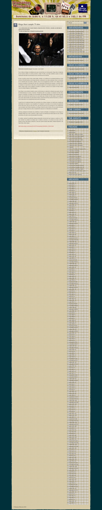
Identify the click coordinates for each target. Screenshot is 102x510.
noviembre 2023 (72, 240)
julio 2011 (71, 494)
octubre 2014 (72, 422)
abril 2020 (71, 318)
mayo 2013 (71, 453)
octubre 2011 (72, 488)
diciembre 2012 (72, 462)
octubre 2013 (72, 444)
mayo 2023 (71, 250)
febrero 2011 (71, 501)
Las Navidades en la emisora (75, 161)
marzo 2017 (71, 371)
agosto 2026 (71, 183)
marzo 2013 (71, 457)
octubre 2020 (72, 307)
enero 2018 (71, 356)
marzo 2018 (71, 355)
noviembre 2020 (72, 305)
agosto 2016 (71, 382)
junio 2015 (71, 408)
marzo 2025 (71, 212)
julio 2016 (71, 384)
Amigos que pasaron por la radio (76, 139)
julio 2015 (71, 406)
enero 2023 (71, 258)
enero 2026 (71, 196)
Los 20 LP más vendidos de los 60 (76, 165)
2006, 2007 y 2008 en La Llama (76, 134)
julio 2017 (71, 367)
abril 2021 (71, 296)
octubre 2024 (72, 221)
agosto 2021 (71, 289)
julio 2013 (71, 450)
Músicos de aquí (72, 172)
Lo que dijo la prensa (73, 163)
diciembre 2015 (72, 397)
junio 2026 (71, 187)
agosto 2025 (71, 205)
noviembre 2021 (72, 283)
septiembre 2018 (72, 347)
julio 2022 (71, 269)
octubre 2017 (72, 362)
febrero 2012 (71, 481)
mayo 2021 (71, 294)
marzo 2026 (71, 192)
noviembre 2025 (72, 199)
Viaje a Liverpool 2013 (74, 87)
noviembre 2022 (72, 261)
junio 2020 (71, 314)
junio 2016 (71, 386)
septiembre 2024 (72, 223)
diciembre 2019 (72, 325)
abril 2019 (71, 340)
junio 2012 (71, 473)
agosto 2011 (71, 492)
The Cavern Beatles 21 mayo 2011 (76, 113)
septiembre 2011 (72, 490)
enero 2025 (71, 216)
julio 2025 (71, 207)
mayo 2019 (71, 338)
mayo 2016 (71, 388)
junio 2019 (71, 336)
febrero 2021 (71, 300)
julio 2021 (71, 291)
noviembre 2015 (72, 398)
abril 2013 (71, 455)
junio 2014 (71, 430)
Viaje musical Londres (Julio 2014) (76, 69)
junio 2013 (71, 451)
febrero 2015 (71, 415)
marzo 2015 (71, 413)
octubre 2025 (72, 201)
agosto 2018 (71, 349)
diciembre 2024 (72, 218)
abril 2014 (71, 433)
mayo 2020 (71, 316)
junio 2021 (71, 292)
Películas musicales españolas (75, 174)
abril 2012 (71, 477)
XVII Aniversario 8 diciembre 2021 (76, 44)
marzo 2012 (71, 479)
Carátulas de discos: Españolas (75, 143)
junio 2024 (71, 227)
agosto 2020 (71, 311)
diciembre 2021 (72, 282)
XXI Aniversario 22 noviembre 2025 (77, 51)
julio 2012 (71, 472)
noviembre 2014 (72, 420)
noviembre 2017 (72, 360)
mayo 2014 (71, 431)
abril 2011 (71, 499)
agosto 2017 (71, 366)
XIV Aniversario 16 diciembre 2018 (76, 40)
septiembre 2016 (72, 380)
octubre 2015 (72, 400)
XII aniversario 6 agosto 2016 (75, 37)
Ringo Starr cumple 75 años (29, 24)
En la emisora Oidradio (74, 152)
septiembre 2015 (72, 402)
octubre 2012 (72, 466)
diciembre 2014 (72, 419)
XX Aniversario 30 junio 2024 (75, 50)
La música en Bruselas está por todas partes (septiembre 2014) (78, 78)
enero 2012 (71, 483)
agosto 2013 (71, 448)
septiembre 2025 (72, 203)
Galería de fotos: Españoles (75, 158)
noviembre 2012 (72, 464)
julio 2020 (71, 313)
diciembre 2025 (72, 197)
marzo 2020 (71, 320)
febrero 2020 (71, 322)
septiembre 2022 (72, 265)
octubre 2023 (72, 241)
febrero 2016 (71, 393)
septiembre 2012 (72, 468)
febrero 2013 (71, 459)
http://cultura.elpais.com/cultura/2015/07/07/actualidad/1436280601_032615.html (36, 126)
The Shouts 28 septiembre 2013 (76, 122)
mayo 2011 (71, 497)
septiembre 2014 (72, 424)
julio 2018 (71, 351)
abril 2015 (71, 411)
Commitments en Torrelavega (75, 96)
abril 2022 (71, 274)
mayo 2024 (71, 229)
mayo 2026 (71, 188)
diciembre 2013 (72, 441)
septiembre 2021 (72, 287)
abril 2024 (71, 230)
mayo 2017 (71, 369)
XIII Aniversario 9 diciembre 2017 (76, 39)
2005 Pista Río (72, 132)
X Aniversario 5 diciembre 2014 (76, 33)
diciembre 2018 (72, 342)
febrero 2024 (71, 234)
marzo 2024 (71, 232)
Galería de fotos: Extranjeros (75, 160)
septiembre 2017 (72, 364)
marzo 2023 (71, 254)
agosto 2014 (71, 426)
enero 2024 (71, 236)
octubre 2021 (72, 285)
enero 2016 (71, 395)
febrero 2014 (71, 437)
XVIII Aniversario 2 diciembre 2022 (76, 46)
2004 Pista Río (72, 130)
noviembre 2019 (72, 327)
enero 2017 (71, 373)
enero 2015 (71, 417)
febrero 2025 (71, 214)
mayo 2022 (71, 272)
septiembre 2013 (72, 446)
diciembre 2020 (72, 303)
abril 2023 (71, 252)
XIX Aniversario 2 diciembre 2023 (76, 48)
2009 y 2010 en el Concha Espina (76, 136)
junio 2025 (71, 208)
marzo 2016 (71, 391)
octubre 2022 (72, 263)
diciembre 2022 (72, 260)
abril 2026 (71, 190)
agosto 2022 (71, 267)
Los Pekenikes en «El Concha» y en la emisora (79, 171)
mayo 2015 (71, 409)
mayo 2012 (71, 475)
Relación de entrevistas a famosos (76, 60)
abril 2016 (71, 389)
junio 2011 (71, 495)
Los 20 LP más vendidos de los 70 (76, 167)
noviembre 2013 (72, 442)
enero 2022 (71, 280)
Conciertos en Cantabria (74, 150)
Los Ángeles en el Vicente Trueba (76, 169)
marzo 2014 (71, 435)
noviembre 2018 (72, 344)
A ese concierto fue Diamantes (75, 138)
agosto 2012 (71, 470)
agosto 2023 (71, 245)
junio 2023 (71, 249)
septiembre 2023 (72, 243)
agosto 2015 (71, 404)
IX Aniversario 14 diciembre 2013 (76, 31)
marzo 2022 (71, 276)
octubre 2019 (72, 329)
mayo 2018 (71, 353)
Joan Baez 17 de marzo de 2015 (76, 104)
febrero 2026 (71, 194)
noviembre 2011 (72, 486)
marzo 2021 (71, 298)
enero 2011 (71, 503)
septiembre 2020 (72, 309)
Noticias (35, 131)
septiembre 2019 (72, 331)
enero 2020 (71, 324)
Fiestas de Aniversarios (74, 154)
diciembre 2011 (72, 484)
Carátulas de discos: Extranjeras (76, 145)
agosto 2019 (71, 333)
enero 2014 (71, 439)
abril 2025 (71, 210)
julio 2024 (71, 225)
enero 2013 (71, 461)
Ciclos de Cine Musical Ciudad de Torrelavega (79, 149)
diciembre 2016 (72, 375)
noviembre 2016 (72, 377)
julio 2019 (71, 335)
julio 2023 (71, 247)
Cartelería (71, 147)
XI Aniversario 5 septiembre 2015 (76, 35)
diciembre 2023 (72, 238)
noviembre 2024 (72, 219)
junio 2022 (71, 271)
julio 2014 (71, 428)
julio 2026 (71, 185)
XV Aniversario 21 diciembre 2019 (76, 42)
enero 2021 (71, 302)
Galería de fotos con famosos (75, 156)
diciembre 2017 (72, 358)
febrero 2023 (71, 256)
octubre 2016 (72, 378)
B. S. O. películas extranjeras (75, 141)
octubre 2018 (72, 345)
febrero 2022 (71, 278)
